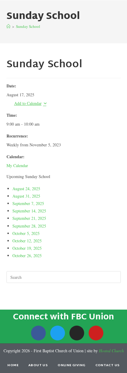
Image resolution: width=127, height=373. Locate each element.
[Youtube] (96, 333)
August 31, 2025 (26, 196)
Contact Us (107, 365)
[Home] (8, 26)
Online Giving (71, 365)
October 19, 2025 (27, 248)
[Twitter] (57, 333)
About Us (38, 365)
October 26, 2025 (27, 255)
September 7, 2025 (28, 203)
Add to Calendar (28, 103)
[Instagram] (76, 333)
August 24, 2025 (26, 188)
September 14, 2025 (29, 211)
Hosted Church (111, 350)
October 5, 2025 (26, 233)
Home (12, 365)
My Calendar (17, 165)
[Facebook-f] (38, 333)
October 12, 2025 (27, 241)
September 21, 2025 (29, 218)
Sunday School (28, 26)
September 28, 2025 (29, 226)
